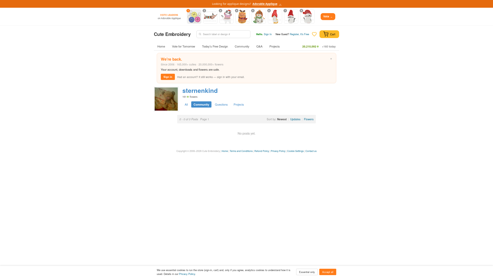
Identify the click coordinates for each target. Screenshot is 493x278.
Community (242, 46)
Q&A (259, 46)
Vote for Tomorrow (183, 46)
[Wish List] (314, 34)
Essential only (307, 272)
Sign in (167, 77)
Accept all (327, 272)
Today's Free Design (215, 46)
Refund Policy (261, 151)
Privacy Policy (278, 151)
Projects (274, 46)
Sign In (268, 34)
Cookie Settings (295, 151)
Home (161, 46)
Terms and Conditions (241, 151)
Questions (221, 104)
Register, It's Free (299, 34)
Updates (295, 119)
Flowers (309, 119)
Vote (328, 16)
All (186, 104)
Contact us (311, 151)
